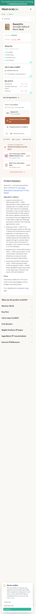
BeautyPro (18, 24)
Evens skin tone (17, 190)
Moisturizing (8, 190)
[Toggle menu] (30, 9)
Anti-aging (21, 188)
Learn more (10, 598)
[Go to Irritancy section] (30, 76)
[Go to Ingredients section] (30, 92)
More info (21, 107)
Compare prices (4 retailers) (18, 127)
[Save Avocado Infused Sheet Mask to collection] (6, 133)
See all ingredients (10, 97)
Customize (7, 602)
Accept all (7, 609)
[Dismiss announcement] (32, 2)
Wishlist (7, 139)
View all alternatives (16, 172)
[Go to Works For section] (30, 62)
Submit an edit (27, 139)
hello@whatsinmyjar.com (18, 4)
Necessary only (9, 605)
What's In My (10, 9)
